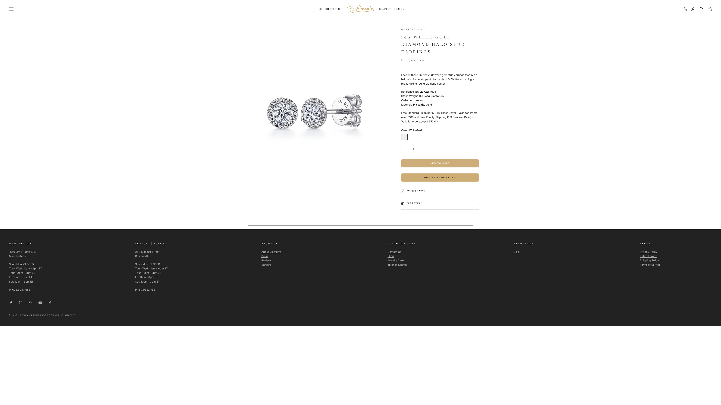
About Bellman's (271, 251)
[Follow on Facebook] (11, 302)
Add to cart (440, 163)
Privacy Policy (648, 251)
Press (264, 256)
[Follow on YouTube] (40, 302)
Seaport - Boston (391, 9)
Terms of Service (650, 264)
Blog (516, 251)
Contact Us (394, 251)
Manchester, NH (330, 9)
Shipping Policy (649, 260)
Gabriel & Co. (414, 29)
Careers (266, 264)
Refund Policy (648, 256)
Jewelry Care (396, 260)
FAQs (391, 256)
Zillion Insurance (397, 264)
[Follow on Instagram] (21, 302)
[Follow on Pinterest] (30, 302)
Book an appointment (440, 177)
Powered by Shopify (61, 315)
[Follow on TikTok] (50, 302)
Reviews (266, 260)
